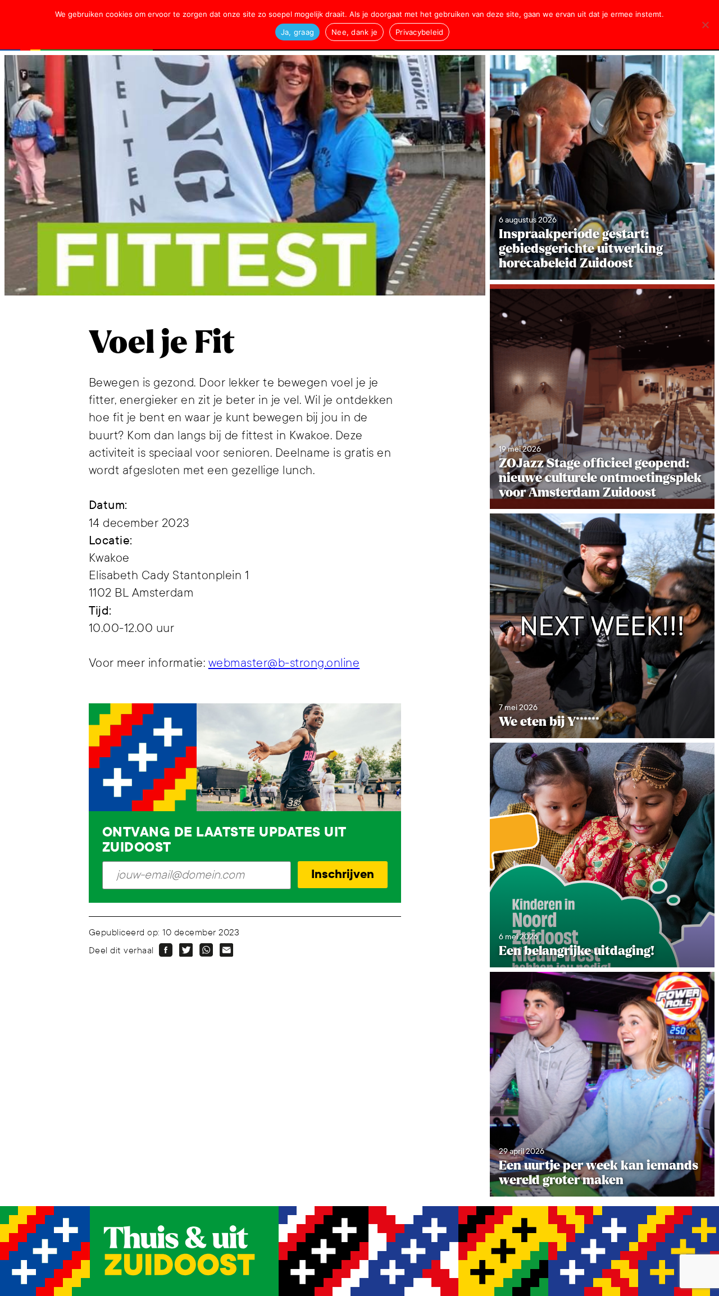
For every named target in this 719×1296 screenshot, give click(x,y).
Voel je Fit (162, 343)
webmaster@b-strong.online (284, 663)
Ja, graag (297, 32)
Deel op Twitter (186, 950)
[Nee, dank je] (705, 24)
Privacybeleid (419, 32)
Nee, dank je (354, 32)
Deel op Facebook (165, 950)
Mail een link (226, 950)
